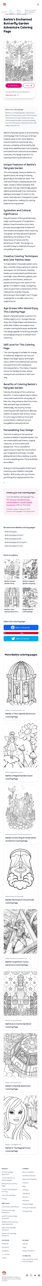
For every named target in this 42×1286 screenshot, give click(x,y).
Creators (25, 1183)
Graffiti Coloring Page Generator (9, 1217)
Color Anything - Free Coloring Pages (30, 1260)
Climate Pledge (27, 1204)
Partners (25, 1197)
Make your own (10, 95)
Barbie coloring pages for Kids (13, 539)
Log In (24, 1247)
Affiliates (25, 1201)
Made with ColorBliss (29, 1179)
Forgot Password (28, 1251)
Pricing (4, 1199)
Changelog (26, 1193)
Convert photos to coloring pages (8, 1179)
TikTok (4, 1258)
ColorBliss (9, 509)
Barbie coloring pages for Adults (14, 535)
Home (5, 12)
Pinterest (5, 1247)
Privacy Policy (27, 1211)
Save (21, 633)
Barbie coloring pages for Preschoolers (16, 542)
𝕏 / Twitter (6, 1254)
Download (13, 85)
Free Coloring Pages (11, 12)
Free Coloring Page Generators (8, 1211)
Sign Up (25, 1244)
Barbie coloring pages (19, 12)
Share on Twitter (22, 638)
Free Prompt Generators (10, 1207)
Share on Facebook (22, 627)
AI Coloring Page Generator (7, 1173)
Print (27, 85)
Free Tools (6, 1203)
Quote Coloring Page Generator (9, 1234)
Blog (23, 1186)
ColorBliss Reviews (28, 1176)
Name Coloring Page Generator (9, 1229)
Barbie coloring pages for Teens (14, 546)
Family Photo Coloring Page (9, 1185)
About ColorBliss (28, 1172)
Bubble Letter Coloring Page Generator (10, 1223)
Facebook (5, 1244)
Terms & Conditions (29, 1208)
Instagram (5, 1251)
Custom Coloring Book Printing (9, 1190)
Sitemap (25, 1190)
